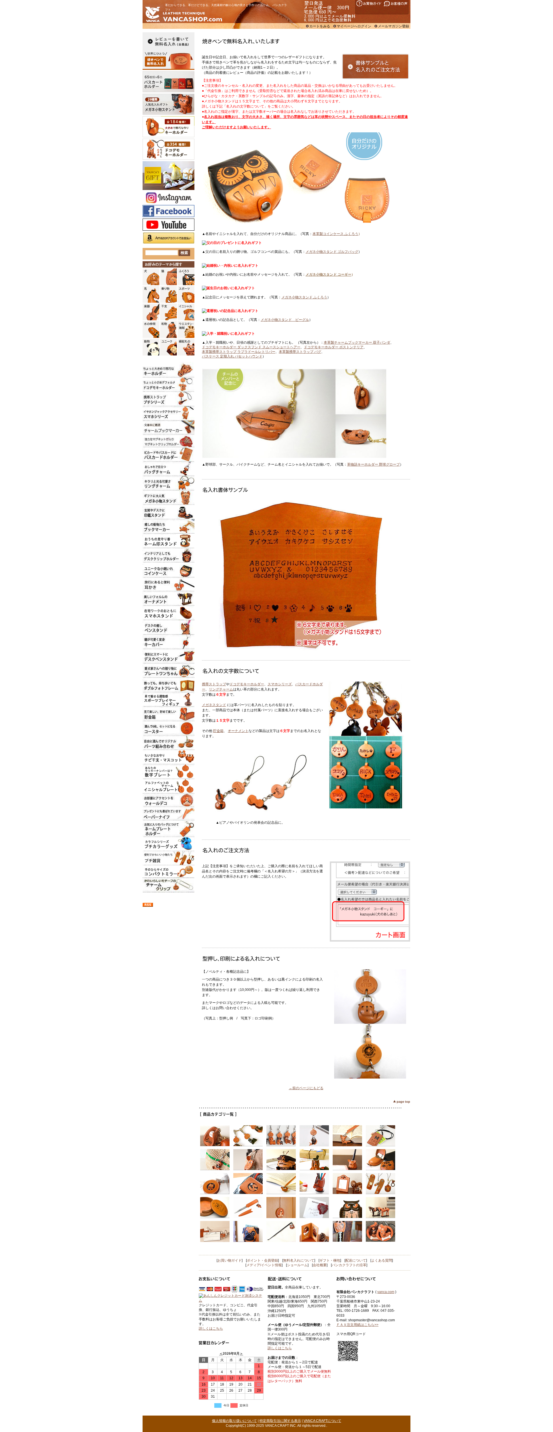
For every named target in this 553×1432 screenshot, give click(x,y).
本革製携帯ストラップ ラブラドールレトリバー (238, 352)
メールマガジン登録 (393, 26)
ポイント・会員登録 (262, 1260)
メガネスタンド (214, 705)
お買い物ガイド (229, 1260)
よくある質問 (381, 1260)
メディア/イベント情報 (264, 1265)
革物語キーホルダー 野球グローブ (373, 464)
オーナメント (238, 731)
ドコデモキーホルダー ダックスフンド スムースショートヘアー (251, 347)
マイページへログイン (354, 26)
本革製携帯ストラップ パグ (300, 352)
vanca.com (385, 1292)
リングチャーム (221, 689)
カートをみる (319, 26)
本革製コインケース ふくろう (335, 234)
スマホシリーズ (280, 684)
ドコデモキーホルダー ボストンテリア (333, 347)
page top (403, 1101)
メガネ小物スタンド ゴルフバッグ (332, 252)
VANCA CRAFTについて (322, 1421)
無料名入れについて (298, 1260)
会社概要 (320, 1265)
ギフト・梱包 (329, 1260)
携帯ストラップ (214, 684)
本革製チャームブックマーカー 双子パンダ (357, 342)
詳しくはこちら (211, 1328)
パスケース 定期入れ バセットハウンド (232, 356)
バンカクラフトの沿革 (349, 1265)
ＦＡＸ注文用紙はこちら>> (357, 1325)
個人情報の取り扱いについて (234, 1421)
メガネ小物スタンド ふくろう (304, 297)
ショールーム (297, 1265)
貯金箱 (218, 731)
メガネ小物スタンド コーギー (328, 274)
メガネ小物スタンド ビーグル (285, 320)
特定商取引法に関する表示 (280, 1421)
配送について (355, 1260)
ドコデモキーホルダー (247, 684)
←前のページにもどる (306, 1088)
